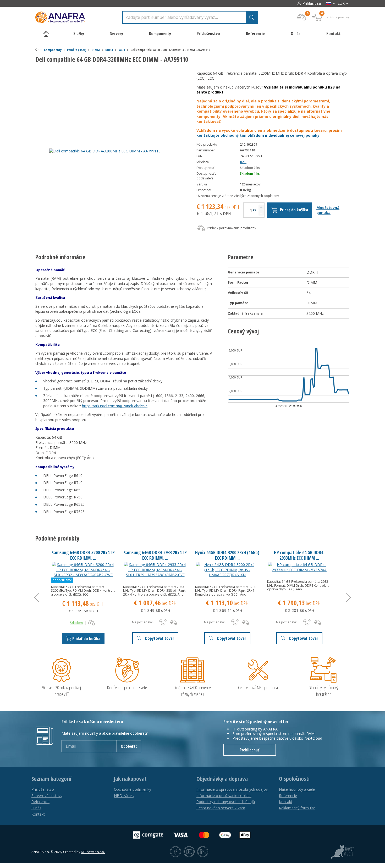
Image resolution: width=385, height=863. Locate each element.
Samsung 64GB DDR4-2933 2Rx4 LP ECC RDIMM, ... (155, 555)
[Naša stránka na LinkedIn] (203, 852)
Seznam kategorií (51, 778)
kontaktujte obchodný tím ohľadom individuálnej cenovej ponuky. (258, 135)
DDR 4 (109, 50)
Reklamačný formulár (297, 807)
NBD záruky (124, 795)
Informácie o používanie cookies (223, 795)
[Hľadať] (251, 17)
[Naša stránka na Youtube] (189, 852)
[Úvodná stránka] (36, 50)
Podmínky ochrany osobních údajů (225, 801)
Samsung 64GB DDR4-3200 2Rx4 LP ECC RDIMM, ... (83, 555)
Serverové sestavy (46, 795)
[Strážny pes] (163, 622)
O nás (295, 33)
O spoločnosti (294, 778)
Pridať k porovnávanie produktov (231, 228)
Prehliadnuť (249, 750)
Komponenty (53, 50)
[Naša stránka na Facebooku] (175, 852)
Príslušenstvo (42, 789)
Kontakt (333, 33)
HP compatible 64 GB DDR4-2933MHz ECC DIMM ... (299, 555)
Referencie (255, 33)
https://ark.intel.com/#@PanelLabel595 (114, 405)
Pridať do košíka (294, 210)
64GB (121, 50)
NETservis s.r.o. (93, 852)
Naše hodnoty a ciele (297, 789)
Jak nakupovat (130, 778)
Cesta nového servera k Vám (220, 807)
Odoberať (129, 746)
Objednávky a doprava (222, 778)
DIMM (96, 50)
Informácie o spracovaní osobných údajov (232, 789)
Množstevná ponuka (327, 210)
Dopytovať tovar (159, 638)
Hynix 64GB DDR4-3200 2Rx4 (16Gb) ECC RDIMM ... (227, 555)
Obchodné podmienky (132, 789)
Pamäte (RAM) (76, 50)
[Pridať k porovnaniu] (91, 623)
